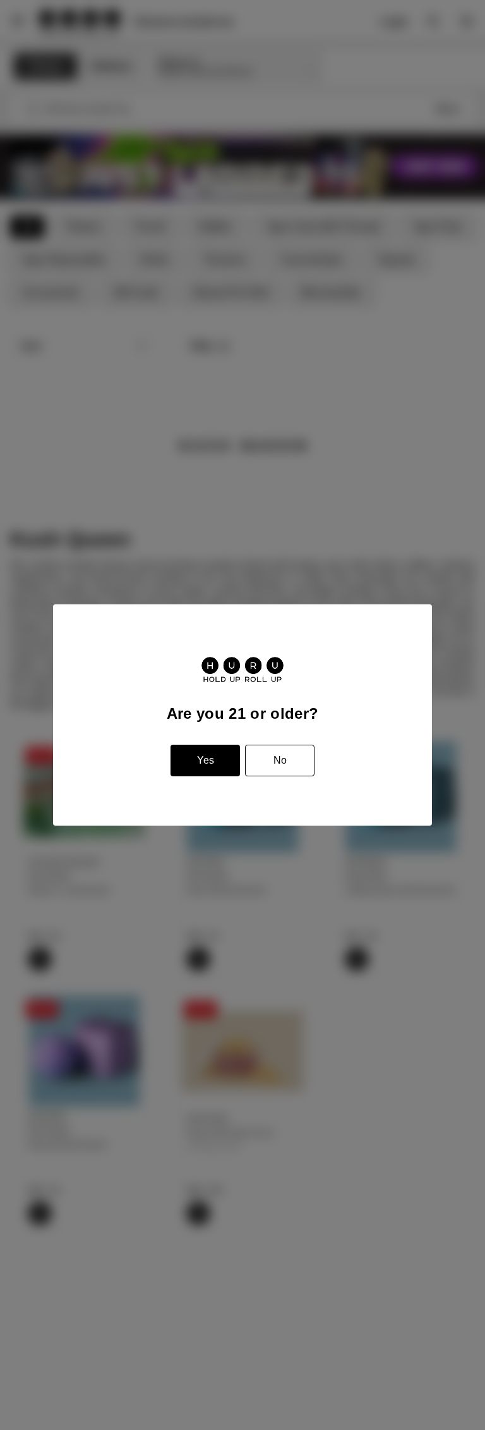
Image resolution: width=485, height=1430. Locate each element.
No (280, 760)
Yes (205, 760)
